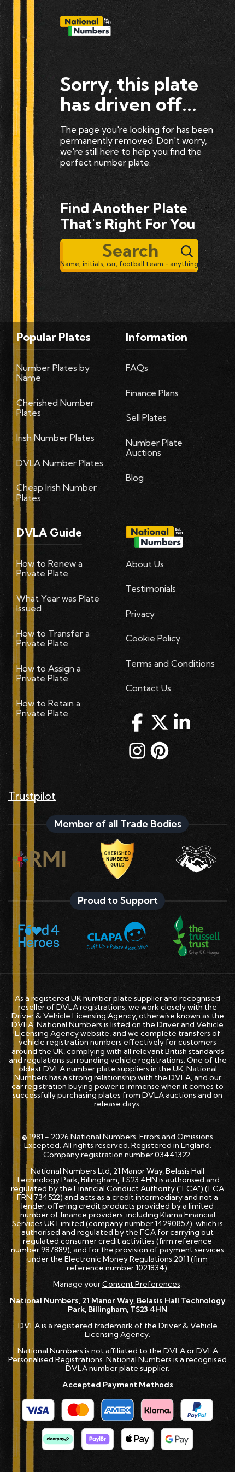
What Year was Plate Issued (57, 603)
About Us (145, 563)
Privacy (140, 613)
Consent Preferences (141, 1284)
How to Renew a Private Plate (49, 568)
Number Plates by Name (53, 372)
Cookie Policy (153, 638)
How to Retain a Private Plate (48, 708)
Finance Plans (152, 392)
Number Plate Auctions (154, 447)
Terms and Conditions (170, 663)
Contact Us (148, 687)
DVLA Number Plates (59, 462)
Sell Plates (146, 417)
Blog (135, 477)
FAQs (137, 367)
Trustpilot (32, 796)
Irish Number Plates (55, 437)
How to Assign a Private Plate (48, 673)
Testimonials (151, 588)
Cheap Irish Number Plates (56, 492)
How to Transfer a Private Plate (53, 638)
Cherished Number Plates (55, 407)
